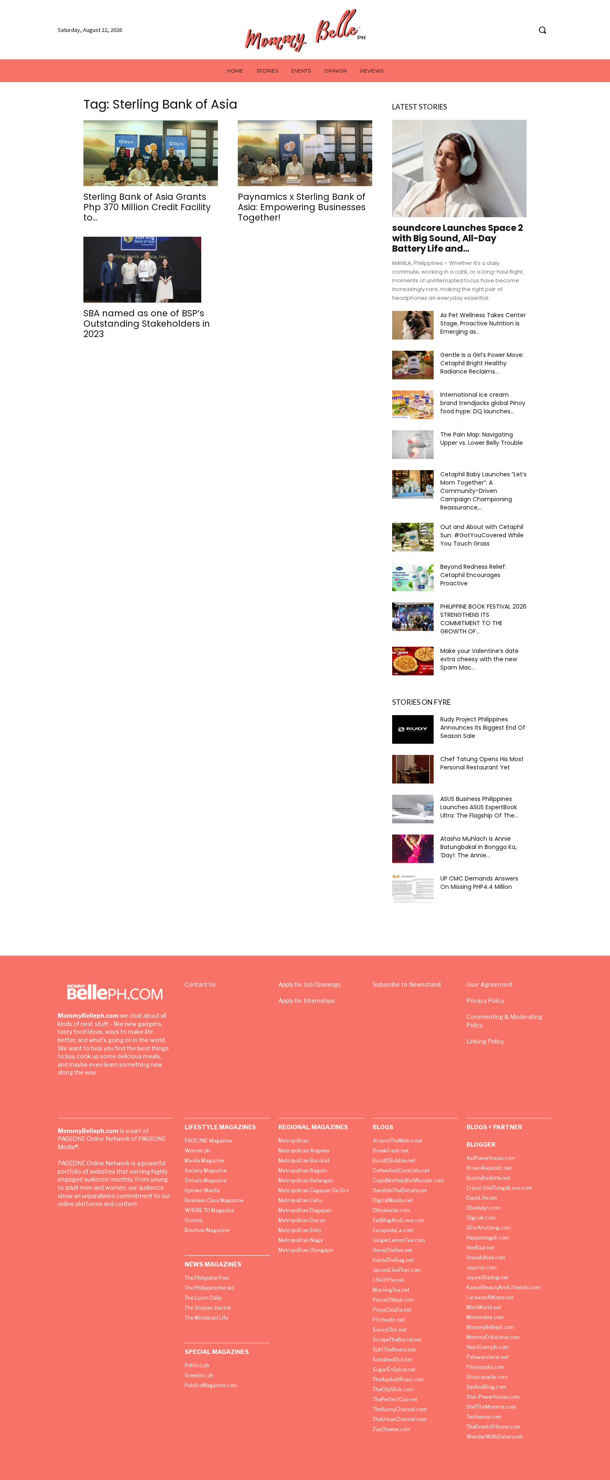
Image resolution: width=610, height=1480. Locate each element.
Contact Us (200, 984)
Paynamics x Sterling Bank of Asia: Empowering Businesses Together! (302, 207)
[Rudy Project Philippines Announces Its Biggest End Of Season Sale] (413, 729)
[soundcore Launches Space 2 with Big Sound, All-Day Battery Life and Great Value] (459, 168)
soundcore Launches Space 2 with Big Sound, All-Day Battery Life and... (457, 238)
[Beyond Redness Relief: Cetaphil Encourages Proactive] (413, 577)
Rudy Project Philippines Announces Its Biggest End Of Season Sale (482, 727)
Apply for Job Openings (309, 984)
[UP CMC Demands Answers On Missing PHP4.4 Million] (413, 888)
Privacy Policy (485, 1000)
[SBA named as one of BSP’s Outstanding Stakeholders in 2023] (150, 270)
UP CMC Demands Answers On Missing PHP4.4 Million (479, 882)
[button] (542, 30)
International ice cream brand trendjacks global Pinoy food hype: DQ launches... (482, 403)
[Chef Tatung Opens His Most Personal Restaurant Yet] (413, 769)
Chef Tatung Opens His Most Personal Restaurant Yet (482, 763)
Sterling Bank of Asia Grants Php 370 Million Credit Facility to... (147, 207)
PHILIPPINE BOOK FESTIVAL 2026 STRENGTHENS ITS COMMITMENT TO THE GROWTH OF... (483, 619)
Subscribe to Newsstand (407, 984)
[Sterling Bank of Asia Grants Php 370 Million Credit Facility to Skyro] (150, 153)
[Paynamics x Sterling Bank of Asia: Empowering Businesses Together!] (305, 153)
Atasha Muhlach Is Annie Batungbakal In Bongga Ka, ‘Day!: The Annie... (478, 847)
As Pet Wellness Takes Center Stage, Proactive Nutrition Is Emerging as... (483, 323)
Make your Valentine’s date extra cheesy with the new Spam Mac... (479, 659)
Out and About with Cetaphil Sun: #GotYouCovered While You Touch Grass (482, 535)
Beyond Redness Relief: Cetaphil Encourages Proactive (473, 575)
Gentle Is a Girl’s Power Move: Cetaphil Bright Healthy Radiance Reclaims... (482, 363)
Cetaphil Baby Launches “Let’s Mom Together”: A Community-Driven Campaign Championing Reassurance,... (483, 491)
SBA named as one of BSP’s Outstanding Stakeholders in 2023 (146, 323)
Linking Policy (485, 1041)
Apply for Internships (306, 1000)
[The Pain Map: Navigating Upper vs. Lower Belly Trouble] (413, 444)
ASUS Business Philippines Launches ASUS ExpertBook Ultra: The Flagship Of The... (479, 807)
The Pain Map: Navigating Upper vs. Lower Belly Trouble (481, 438)
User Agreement (489, 984)
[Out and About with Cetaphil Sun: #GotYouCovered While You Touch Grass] (413, 537)
